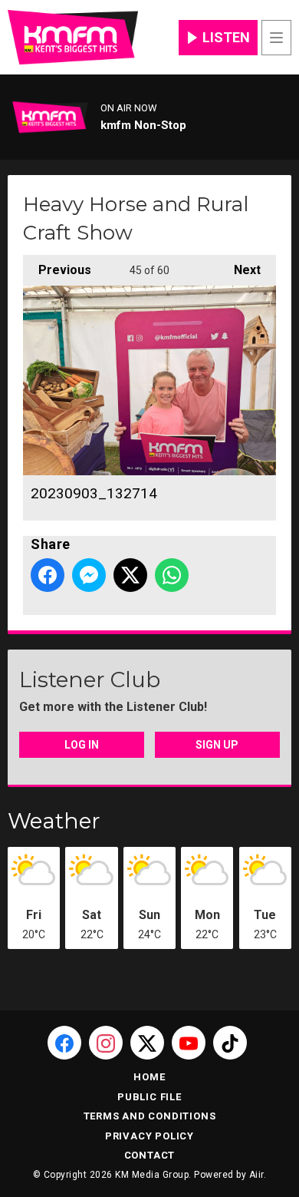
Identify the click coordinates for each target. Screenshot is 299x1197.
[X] (147, 1043)
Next (240, 270)
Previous (57, 270)
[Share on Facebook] (47, 575)
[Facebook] (64, 1043)
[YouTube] (188, 1043)
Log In (81, 745)
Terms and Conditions (150, 1116)
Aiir (256, 1174)
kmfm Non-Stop (143, 125)
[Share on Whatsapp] (172, 575)
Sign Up (217, 745)
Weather (54, 821)
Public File (149, 1097)
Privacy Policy (149, 1136)
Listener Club (89, 679)
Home (149, 1077)
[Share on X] (130, 575)
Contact (150, 1155)
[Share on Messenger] (89, 575)
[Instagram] (106, 1043)
